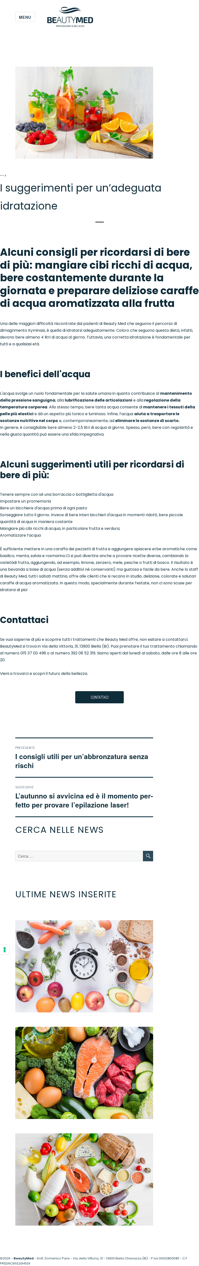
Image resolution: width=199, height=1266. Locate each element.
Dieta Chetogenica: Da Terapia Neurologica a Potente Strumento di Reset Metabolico (84, 1072)
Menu (25, 17)
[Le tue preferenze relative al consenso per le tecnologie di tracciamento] (4, 949)
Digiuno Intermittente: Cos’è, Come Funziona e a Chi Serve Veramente (84, 966)
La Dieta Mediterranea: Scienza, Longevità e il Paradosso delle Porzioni (84, 1179)
